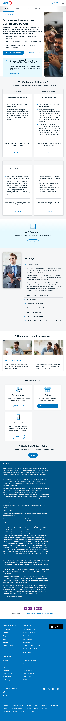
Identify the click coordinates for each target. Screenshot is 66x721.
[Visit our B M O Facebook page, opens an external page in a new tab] (53, 689)
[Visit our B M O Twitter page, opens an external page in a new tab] (49, 689)
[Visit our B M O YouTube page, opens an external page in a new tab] (44, 689)
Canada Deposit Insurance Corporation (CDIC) (40, 613)
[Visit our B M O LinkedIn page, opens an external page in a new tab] (58, 689)
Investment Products (11, 14)
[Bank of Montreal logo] (7, 3)
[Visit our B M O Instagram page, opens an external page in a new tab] (62, 689)
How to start (43, 358)
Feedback (31, 711)
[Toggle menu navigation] (63, 3)
